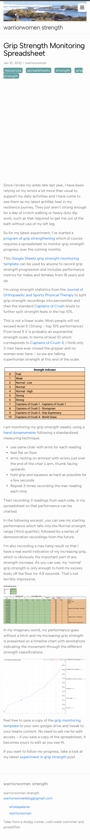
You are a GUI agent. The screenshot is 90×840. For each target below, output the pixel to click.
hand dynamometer (19, 432)
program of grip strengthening (29, 238)
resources (13, 70)
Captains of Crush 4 (47, 343)
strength (63, 70)
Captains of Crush (49, 306)
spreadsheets (38, 70)
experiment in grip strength (43, 757)
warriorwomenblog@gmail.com (27, 798)
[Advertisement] (45, 131)
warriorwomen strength (33, 27)
